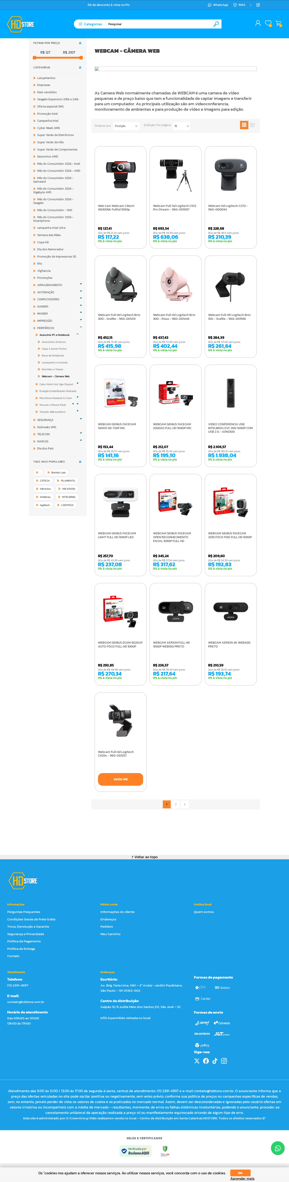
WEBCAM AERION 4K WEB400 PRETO (229, 645)
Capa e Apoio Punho (54, 349)
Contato (13, 955)
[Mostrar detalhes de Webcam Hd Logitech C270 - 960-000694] (230, 174)
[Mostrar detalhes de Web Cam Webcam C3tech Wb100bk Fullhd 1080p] (120, 174)
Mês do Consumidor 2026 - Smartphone (53, 219)
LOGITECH (67, 505)
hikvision (45, 489)
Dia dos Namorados (50, 249)
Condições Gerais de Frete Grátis (31, 919)
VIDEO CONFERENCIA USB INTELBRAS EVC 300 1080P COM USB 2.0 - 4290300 (230, 428)
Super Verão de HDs (50, 142)
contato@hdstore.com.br (25, 1001)
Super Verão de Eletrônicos (55, 135)
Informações (15, 904)
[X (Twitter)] (197, 1061)
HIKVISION (69, 489)
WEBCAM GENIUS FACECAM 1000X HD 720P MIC (117, 426)
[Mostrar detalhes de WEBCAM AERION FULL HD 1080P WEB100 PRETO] (175, 611)
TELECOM (43, 434)
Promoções (44, 278)
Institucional (203, 904)
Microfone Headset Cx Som (56, 398)
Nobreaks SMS (46, 427)
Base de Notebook (53, 355)
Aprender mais (242, 1178)
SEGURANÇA (45, 420)
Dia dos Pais (45, 448)
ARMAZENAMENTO (49, 285)
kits (39, 263)
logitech (45, 505)
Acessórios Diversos (54, 342)
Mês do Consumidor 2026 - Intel (58, 164)
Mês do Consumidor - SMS (54, 210)
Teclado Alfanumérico (52, 412)
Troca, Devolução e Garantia (28, 926)
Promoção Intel (47, 114)
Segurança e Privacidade (25, 933)
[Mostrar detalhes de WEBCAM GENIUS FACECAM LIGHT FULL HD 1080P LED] (120, 502)
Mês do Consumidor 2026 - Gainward (53, 180)
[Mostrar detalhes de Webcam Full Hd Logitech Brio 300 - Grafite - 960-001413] (120, 284)
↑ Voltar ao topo (145, 857)
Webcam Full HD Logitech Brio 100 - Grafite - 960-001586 (229, 317)
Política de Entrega (21, 948)
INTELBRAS (69, 497)
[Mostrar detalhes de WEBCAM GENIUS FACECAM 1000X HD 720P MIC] (120, 393)
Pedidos (106, 926)
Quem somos (204, 911)
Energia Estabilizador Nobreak (58, 391)
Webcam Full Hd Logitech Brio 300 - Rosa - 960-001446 (174, 317)
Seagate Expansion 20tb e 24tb (58, 99)
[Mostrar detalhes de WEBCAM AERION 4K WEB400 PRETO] (230, 611)
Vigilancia (44, 271)
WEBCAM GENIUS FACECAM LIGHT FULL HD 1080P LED (117, 535)
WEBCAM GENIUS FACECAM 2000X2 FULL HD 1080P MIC (172, 426)
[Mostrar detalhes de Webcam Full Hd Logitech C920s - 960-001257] (120, 720)
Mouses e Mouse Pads (53, 405)
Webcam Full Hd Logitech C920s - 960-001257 (116, 754)
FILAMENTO (68, 481)
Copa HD (43, 242)
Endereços (108, 919)
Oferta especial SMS (50, 106)
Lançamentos (46, 78)
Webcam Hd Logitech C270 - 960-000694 (228, 208)
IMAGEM (42, 313)
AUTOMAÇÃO (45, 292)
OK (240, 1173)
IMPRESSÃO (44, 321)
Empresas (43, 85)
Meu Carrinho (278, 23)
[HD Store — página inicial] (27, 881)
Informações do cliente (117, 911)
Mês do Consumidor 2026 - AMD (58, 171)
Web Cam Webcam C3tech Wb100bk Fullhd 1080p (116, 208)
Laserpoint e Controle (55, 363)
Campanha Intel (47, 121)
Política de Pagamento (24, 941)
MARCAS (42, 441)
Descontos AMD (47, 156)
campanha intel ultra (51, 228)
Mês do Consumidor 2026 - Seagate (53, 201)
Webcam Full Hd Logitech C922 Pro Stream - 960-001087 (174, 208)
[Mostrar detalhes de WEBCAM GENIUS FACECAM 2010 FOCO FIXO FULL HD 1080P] (230, 502)
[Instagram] (258, 5)
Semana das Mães (49, 235)
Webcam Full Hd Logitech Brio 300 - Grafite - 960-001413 (119, 317)
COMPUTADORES (48, 299)
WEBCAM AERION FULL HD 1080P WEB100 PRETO (171, 645)
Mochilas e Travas (52, 369)
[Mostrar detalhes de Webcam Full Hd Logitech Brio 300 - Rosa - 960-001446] (175, 284)
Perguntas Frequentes (23, 911)
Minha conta (108, 904)
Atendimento (16, 972)
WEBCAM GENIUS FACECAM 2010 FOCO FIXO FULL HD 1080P (230, 535)
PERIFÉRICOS (45, 328)
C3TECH (45, 481)
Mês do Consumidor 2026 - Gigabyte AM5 (53, 190)
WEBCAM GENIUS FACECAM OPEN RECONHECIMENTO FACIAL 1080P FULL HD (172, 537)
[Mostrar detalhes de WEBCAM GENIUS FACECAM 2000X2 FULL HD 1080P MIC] (175, 393)
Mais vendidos (47, 92)
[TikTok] (215, 1061)
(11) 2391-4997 (17, 985)
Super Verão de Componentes (57, 149)
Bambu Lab (58, 472)
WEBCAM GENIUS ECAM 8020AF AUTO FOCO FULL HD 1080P (120, 645)
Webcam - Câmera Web (56, 376)
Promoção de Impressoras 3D (56, 256)
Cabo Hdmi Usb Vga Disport (56, 384)
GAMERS (42, 306)
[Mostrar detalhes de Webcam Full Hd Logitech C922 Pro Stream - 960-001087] (175, 174)
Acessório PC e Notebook (55, 335)
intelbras (45, 497)
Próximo (185, 804)
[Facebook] (206, 1061)
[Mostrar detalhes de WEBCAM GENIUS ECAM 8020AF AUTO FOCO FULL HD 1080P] (120, 611)
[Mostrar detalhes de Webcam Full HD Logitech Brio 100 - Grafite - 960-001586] (230, 284)
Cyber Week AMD (48, 128)
